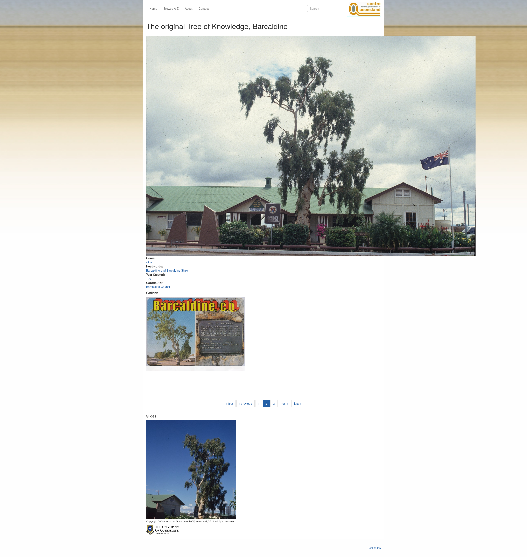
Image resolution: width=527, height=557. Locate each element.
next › (284, 403)
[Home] (364, 8)
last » (297, 403)
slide (149, 262)
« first (229, 403)
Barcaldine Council (158, 287)
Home (153, 8)
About (188, 8)
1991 (149, 279)
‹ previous (245, 403)
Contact (204, 8)
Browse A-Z (171, 8)
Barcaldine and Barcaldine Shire (167, 270)
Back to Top (374, 548)
